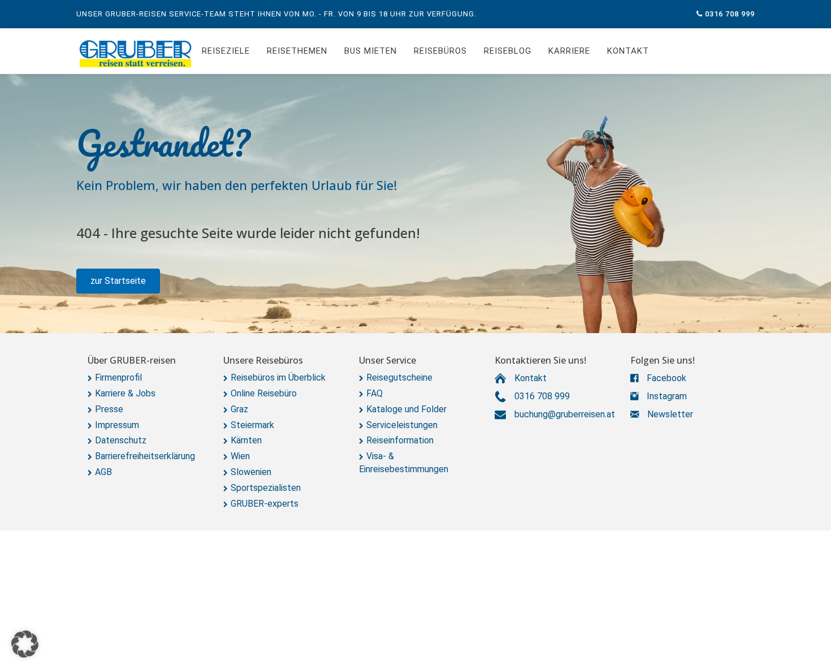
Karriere (569, 51)
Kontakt (628, 51)
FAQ (374, 393)
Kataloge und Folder (406, 409)
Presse (109, 409)
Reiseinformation (400, 440)
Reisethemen (297, 51)
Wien (240, 456)
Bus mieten (370, 51)
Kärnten (246, 440)
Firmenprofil (118, 377)
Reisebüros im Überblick (278, 377)
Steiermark (252, 425)
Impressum (117, 425)
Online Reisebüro (264, 393)
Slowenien (251, 472)
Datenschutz (120, 440)
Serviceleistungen (402, 425)
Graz (239, 409)
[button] (118, 281)
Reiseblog (507, 51)
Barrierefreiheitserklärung (145, 456)
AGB (103, 472)
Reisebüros (440, 51)
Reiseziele (226, 51)
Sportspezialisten (266, 487)
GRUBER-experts (264, 503)
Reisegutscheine (399, 377)
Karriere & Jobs (125, 393)
